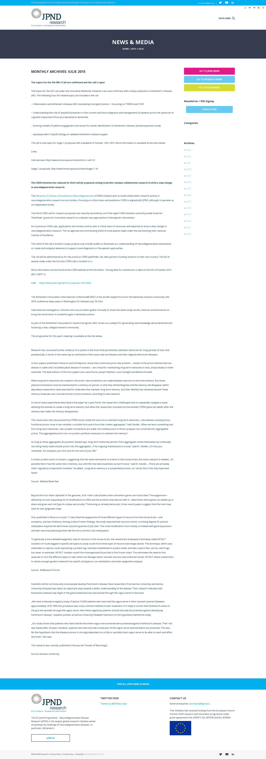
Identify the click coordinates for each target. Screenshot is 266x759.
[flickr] (254, 8)
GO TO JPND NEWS (209, 71)
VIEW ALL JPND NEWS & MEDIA (133, 684)
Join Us (51, 738)
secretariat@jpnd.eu (206, 3)
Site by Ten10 (99, 754)
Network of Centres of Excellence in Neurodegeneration (65, 195)
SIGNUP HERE (209, 109)
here (89, 261)
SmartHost (88, 754)
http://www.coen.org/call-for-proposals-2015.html (65, 282)
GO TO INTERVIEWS (209, 87)
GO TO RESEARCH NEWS (209, 79)
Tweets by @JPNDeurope (113, 703)
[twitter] (249, 8)
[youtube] (258, 8)
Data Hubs (225, 18)
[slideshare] (245, 8)
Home (125, 48)
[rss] (263, 8)
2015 (133, 48)
